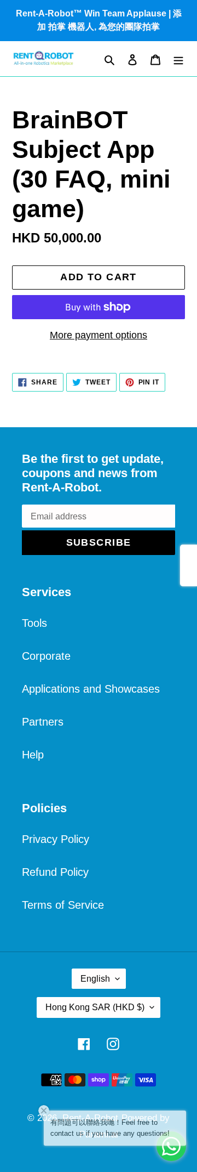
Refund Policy (55, 872)
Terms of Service (63, 905)
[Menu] (178, 58)
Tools (34, 623)
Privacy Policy (55, 839)
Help (33, 755)
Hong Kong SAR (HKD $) (94, 1007)
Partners (42, 722)
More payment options (98, 335)
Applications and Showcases (91, 689)
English (95, 978)
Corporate (46, 656)
